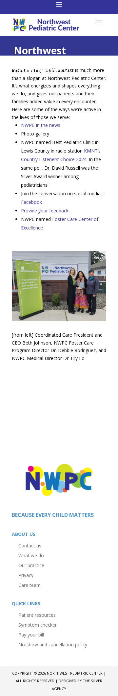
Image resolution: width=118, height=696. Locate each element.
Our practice (31, 565)
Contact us (29, 545)
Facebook (31, 202)
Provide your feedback (45, 210)
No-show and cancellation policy (52, 644)
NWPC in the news (40, 125)
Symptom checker (37, 624)
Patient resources (37, 614)
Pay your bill (31, 634)
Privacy (25, 575)
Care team (29, 585)
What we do (31, 555)
